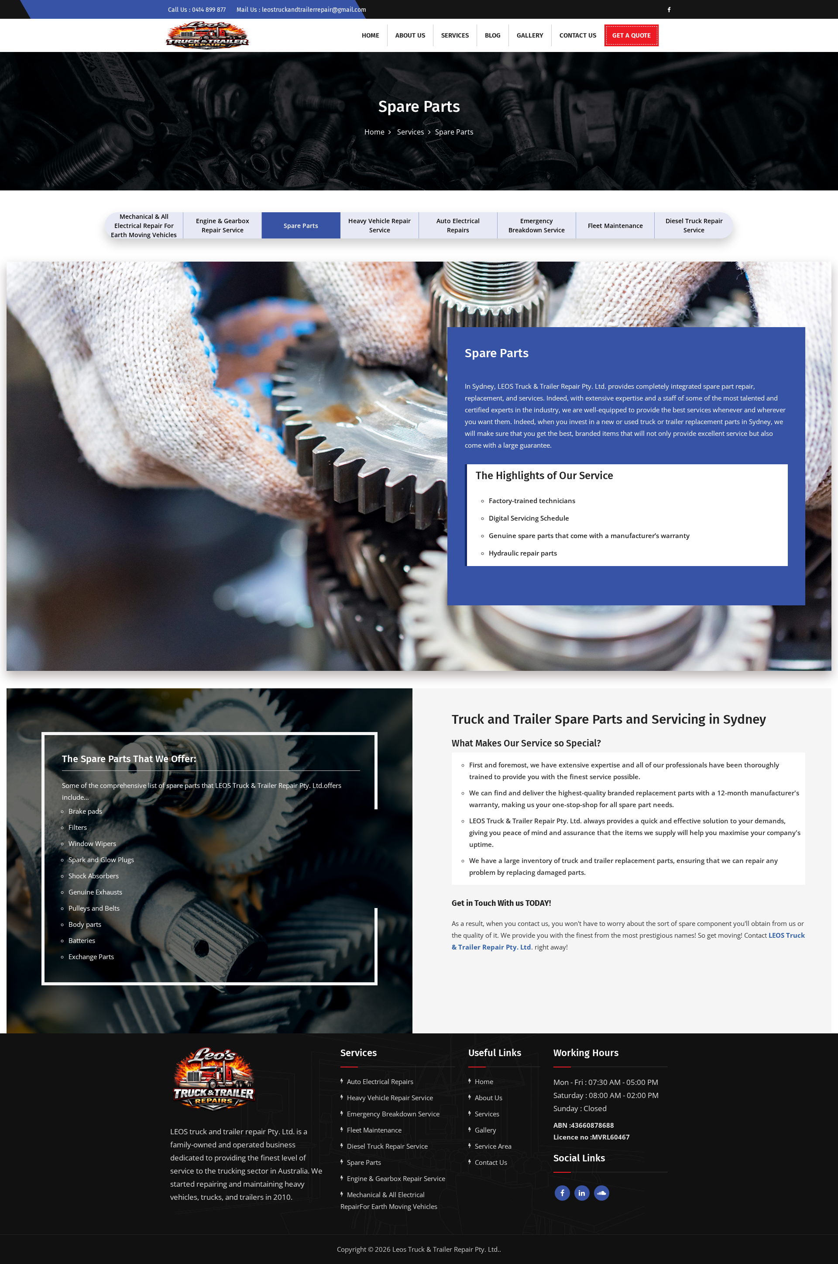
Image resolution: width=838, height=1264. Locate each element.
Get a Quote (631, 35)
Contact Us (578, 35)
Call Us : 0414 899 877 (197, 10)
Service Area (493, 1146)
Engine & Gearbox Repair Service (222, 225)
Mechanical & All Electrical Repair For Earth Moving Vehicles (144, 225)
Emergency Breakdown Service (536, 225)
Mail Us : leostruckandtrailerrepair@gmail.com (301, 10)
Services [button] (455, 35)
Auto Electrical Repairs (458, 225)
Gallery (530, 35)
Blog (493, 35)
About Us (410, 35)
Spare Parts (301, 225)
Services (409, 132)
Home (370, 35)
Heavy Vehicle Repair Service (379, 225)
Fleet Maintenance (615, 225)
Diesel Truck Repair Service (694, 225)
